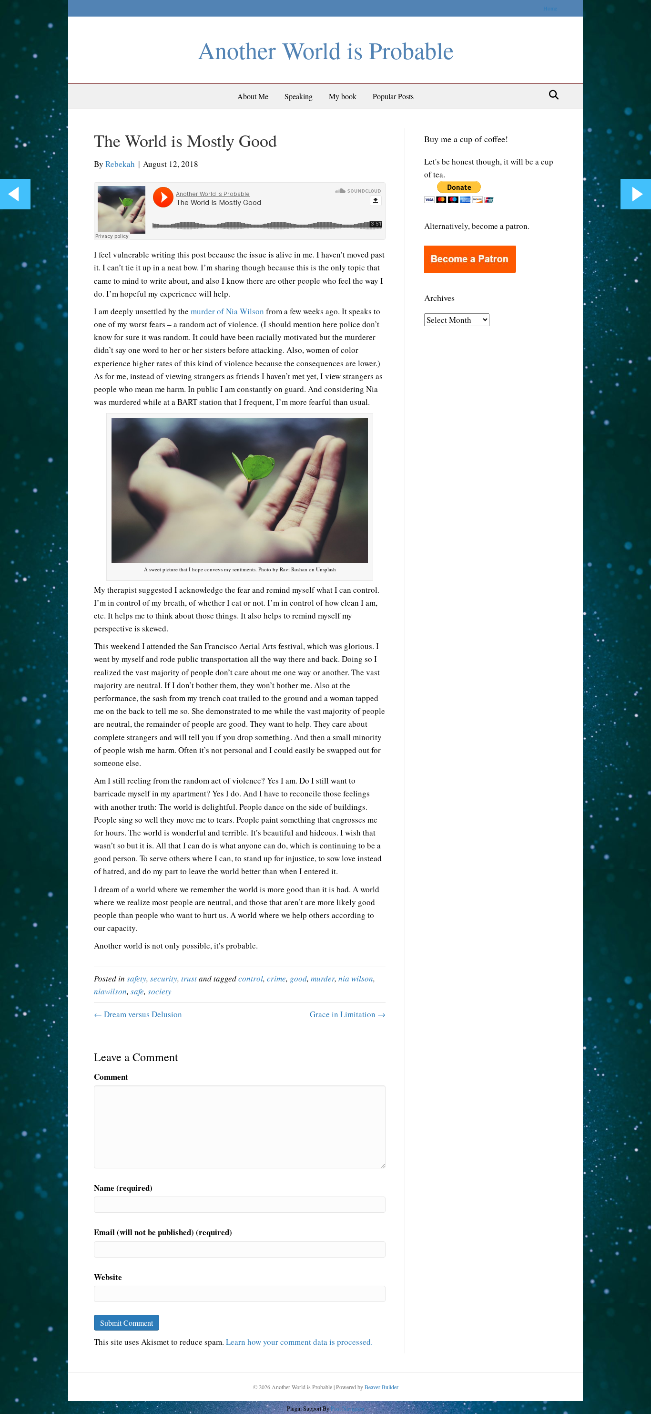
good (298, 978)
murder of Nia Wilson (227, 311)
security (163, 978)
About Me (252, 96)
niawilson (110, 991)
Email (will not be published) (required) (163, 1232)
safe (137, 991)
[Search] (551, 94)
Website (108, 1277)
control (250, 978)
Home (550, 8)
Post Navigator (347, 1408)
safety (136, 978)
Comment (111, 1077)
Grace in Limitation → (348, 1014)
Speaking (299, 96)
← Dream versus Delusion (138, 1014)
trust (189, 978)
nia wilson (355, 978)
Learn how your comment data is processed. (299, 1341)
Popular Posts (393, 96)
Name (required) (123, 1188)
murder (323, 978)
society (160, 991)
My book (342, 96)
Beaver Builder (381, 1387)
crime (276, 978)
